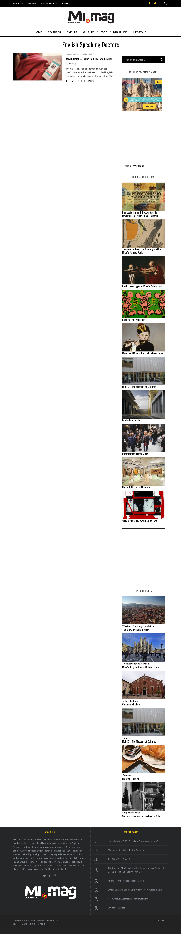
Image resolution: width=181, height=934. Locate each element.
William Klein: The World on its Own (139, 521)
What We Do (18, 3)
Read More (89, 81)
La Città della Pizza (116, 907)
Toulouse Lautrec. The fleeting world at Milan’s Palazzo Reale (142, 250)
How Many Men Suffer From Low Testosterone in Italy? (133, 841)
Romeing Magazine (49, 3)
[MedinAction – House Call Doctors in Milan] (37, 66)
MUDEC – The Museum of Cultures (139, 387)
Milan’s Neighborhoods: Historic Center (141, 667)
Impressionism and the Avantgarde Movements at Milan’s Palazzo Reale (140, 214)
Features (127, 775)
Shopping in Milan (131, 812)
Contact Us (67, 3)
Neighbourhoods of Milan (135, 663)
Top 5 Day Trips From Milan (135, 630)
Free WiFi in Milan (130, 779)
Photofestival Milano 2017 (135, 454)
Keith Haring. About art (133, 320)
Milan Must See (130, 700)
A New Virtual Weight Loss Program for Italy (128, 898)
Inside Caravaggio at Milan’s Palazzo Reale (143, 286)
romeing (72, 63)
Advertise (32, 3)
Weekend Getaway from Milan (138, 626)
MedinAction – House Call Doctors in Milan (89, 59)
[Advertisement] (143, 137)
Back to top (159, 921)
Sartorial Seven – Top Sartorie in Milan (141, 816)
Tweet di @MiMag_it (133, 165)
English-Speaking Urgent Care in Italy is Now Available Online (136, 889)
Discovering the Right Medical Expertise (126, 850)
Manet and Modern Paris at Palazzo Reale (142, 353)
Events (126, 738)
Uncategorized (72, 54)
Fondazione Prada (131, 420)
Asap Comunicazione (34, 924)
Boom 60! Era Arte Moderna (136, 487)
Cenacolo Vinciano (131, 704)
